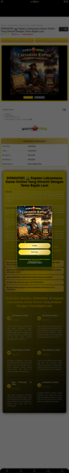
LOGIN (34, 245)
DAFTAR (34, 252)
